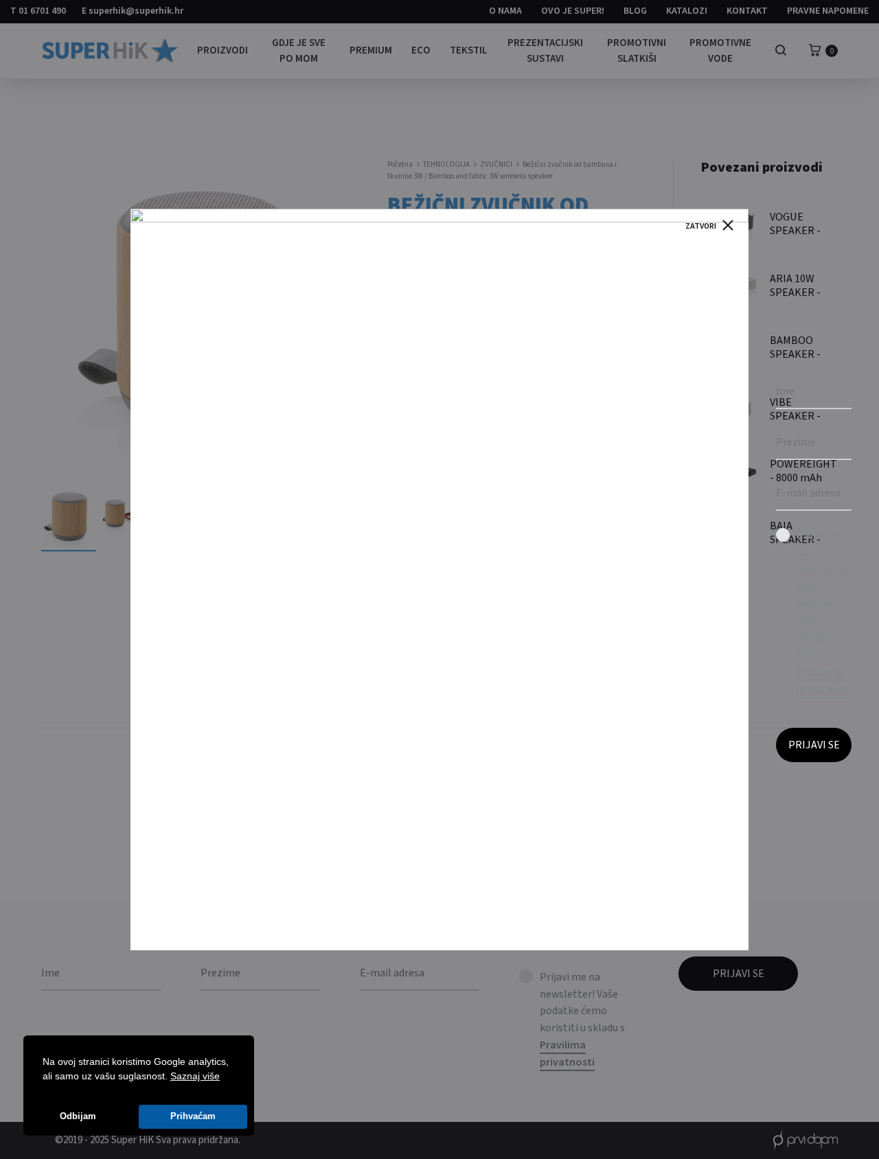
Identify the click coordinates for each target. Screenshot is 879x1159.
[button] (224, 1077)
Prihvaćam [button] (193, 1116)
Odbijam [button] (78, 1116)
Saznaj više (195, 1075)
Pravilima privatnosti (824, 681)
